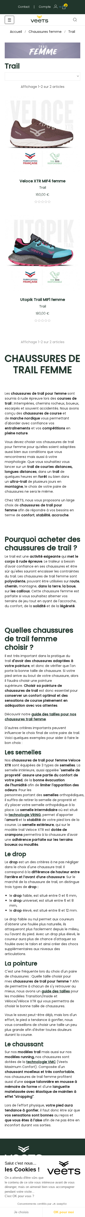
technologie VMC (41, 1061)
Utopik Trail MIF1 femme (42, 299)
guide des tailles (56, 991)
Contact (24, 7)
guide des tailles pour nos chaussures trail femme (40, 717)
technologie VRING (24, 814)
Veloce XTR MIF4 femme (42, 181)
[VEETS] (40, 18)
